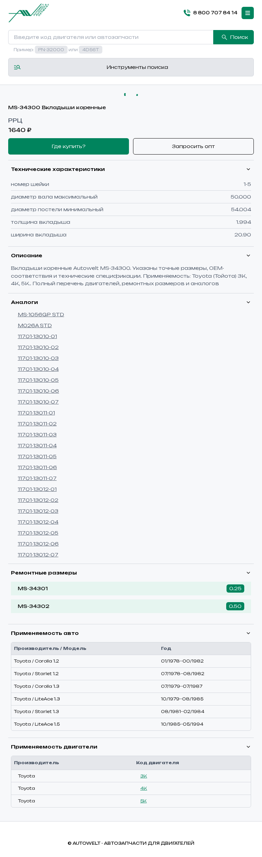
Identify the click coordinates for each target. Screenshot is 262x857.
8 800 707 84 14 (215, 12)
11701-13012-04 (38, 522)
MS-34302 (33, 606)
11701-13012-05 (38, 533)
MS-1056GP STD (41, 314)
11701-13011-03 (37, 434)
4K (143, 788)
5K (143, 800)
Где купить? (69, 146)
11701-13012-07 (38, 554)
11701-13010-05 (38, 380)
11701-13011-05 (37, 456)
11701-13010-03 (38, 358)
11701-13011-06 (37, 467)
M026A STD (35, 325)
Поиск (239, 37)
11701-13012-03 (38, 511)
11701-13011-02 (37, 423)
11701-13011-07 (37, 478)
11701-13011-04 (37, 445)
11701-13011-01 (36, 413)
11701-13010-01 (37, 336)
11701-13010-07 (38, 402)
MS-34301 (33, 588)
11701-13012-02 (38, 500)
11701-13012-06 (38, 544)
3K (143, 776)
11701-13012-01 (37, 489)
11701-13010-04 (38, 369)
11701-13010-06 (38, 391)
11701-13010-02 (38, 347)
